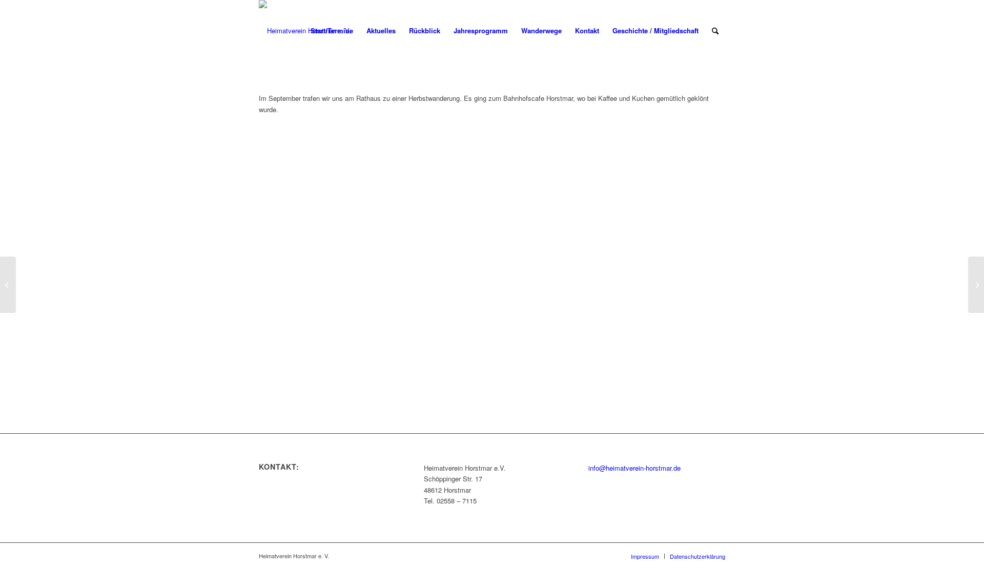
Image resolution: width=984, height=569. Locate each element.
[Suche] (715, 30)
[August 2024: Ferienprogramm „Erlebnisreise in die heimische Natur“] (8, 285)
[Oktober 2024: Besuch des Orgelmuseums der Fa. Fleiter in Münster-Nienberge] (976, 285)
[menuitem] (332, 30)
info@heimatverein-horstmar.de (634, 468)
